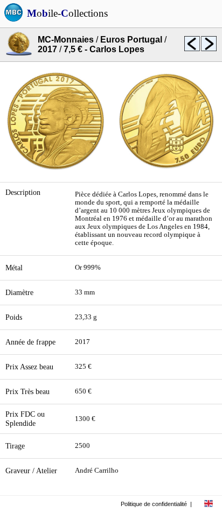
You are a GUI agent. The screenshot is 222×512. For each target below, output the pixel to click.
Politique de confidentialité (154, 504)
